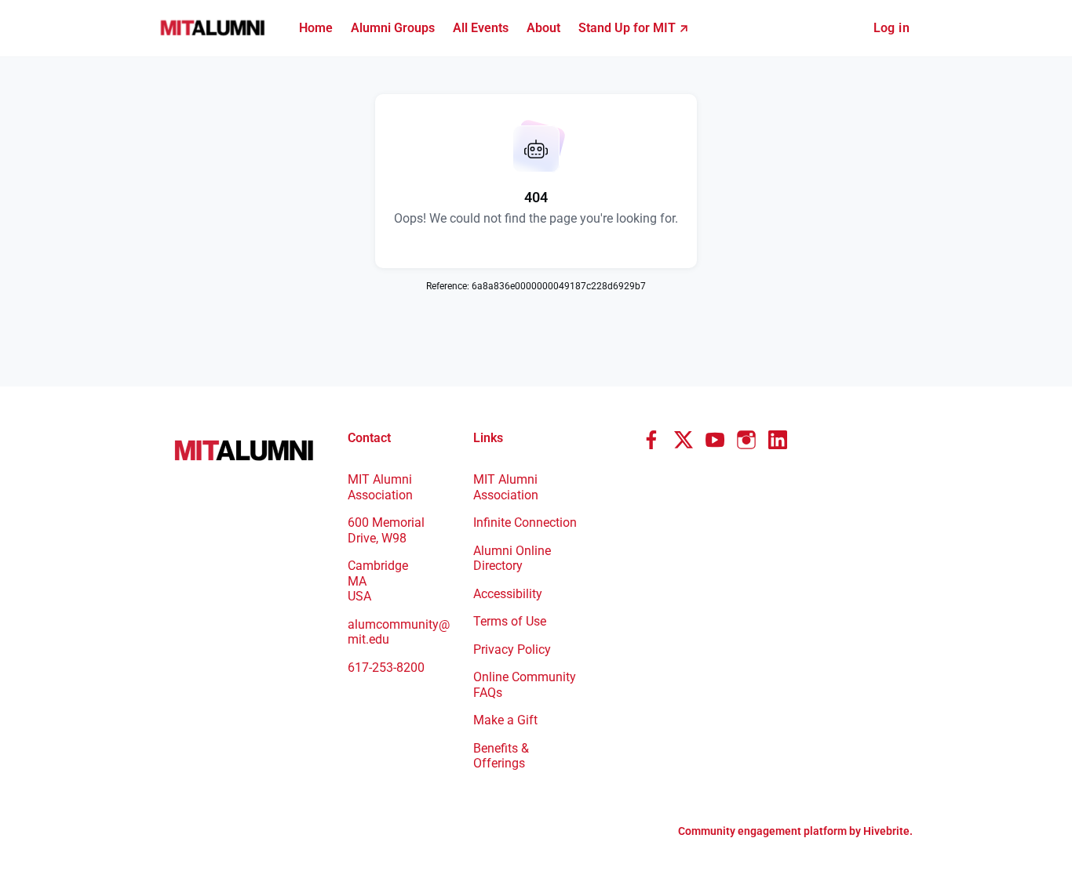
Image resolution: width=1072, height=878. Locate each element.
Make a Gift (505, 720)
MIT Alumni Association (505, 487)
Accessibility (507, 593)
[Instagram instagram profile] (746, 441)
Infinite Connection (525, 522)
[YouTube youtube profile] (715, 441)
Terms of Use (509, 621)
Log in (891, 27)
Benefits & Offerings (501, 756)
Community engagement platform (762, 831)
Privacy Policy (512, 649)
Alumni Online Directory (512, 558)
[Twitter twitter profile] (683, 443)
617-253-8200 (386, 667)
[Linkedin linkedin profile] (777, 441)
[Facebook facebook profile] (652, 441)
